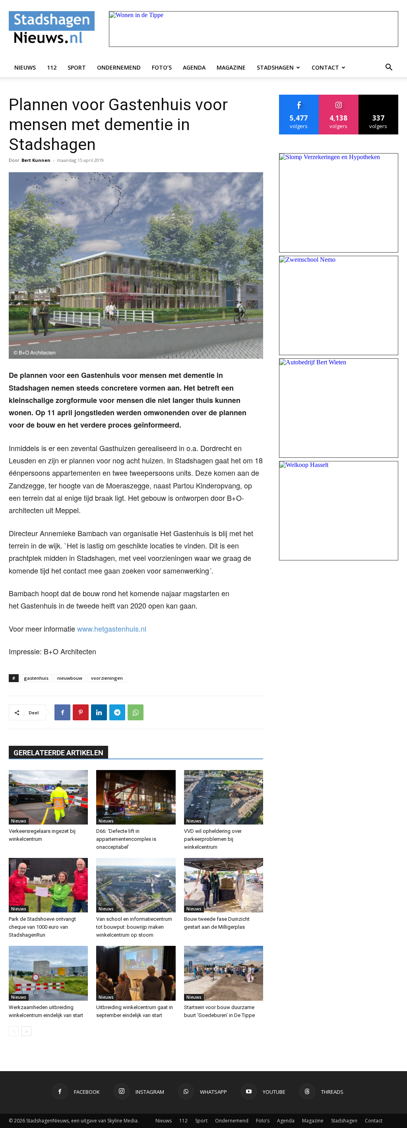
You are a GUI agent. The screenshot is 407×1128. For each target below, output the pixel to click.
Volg (339, 98)
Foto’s (162, 67)
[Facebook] (62, 712)
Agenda (194, 67)
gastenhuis (36, 678)
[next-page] (26, 1031)
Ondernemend (119, 67)
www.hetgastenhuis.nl (111, 628)
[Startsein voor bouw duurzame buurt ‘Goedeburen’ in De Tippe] (223, 973)
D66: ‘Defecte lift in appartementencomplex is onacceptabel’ (126, 839)
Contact (325, 67)
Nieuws (25, 67)
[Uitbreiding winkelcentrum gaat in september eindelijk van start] (135, 973)
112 (51, 67)
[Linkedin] (99, 712)
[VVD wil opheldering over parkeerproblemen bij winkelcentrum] (223, 797)
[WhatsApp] (135, 712)
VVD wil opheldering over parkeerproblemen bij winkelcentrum (213, 839)
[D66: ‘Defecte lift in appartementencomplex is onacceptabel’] (135, 797)
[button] (388, 67)
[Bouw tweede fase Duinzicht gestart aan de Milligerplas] (223, 885)
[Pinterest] (81, 712)
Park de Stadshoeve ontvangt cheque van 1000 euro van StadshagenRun (42, 927)
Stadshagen (275, 67)
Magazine (231, 67)
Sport (77, 67)
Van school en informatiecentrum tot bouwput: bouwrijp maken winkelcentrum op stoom (134, 927)
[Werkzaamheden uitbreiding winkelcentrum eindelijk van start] (48, 973)
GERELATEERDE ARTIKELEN (58, 753)
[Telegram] (117, 712)
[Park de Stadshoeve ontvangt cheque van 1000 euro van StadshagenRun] (48, 885)
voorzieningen (107, 678)
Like (299, 98)
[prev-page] (14, 1031)
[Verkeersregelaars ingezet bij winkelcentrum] (48, 797)
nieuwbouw (69, 678)
